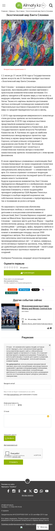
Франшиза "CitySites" (8, 487)
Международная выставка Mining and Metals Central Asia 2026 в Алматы (37, 308)
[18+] (28, 5)
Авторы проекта (27, 495)
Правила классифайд (44, 524)
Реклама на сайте (7, 484)
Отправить (13, 462)
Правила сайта (30, 524)
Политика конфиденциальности (13, 524)
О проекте (5, 511)
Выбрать (10, 438)
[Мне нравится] (48, 328)
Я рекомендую (28, 273)
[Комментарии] (51, 328)
